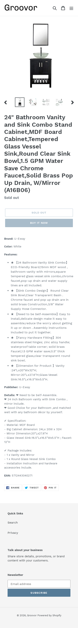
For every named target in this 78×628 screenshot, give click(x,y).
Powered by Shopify (49, 615)
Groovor (32, 615)
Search (13, 522)
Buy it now (39, 222)
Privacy (13, 533)
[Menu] (71, 8)
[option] (19, 102)
